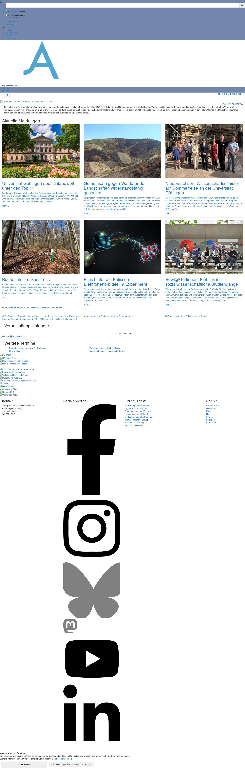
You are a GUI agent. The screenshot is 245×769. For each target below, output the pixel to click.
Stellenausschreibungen (135, 422)
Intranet (209, 416)
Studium (9, 29)
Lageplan (210, 419)
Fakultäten (10, 24)
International (11, 38)
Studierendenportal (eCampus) (138, 416)
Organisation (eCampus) (136, 408)
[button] (5, 88)
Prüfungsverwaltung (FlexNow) (138, 411)
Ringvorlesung (15, 350)
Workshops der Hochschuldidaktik (104, 348)
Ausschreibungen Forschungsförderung (107, 350)
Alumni (9, 35)
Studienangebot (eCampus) (137, 405)
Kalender (17, 336)
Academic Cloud (140, 419)
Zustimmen (24, 764)
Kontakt (209, 411)
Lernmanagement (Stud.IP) (137, 414)
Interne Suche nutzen (16, 15)
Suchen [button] (225, 94)
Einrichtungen (12, 32)
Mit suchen (16, 11)
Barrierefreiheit (213, 405)
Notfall (209, 414)
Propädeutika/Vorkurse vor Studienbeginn (28, 348)
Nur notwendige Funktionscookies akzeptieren (71, 764)
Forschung (10, 27)
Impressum (211, 422)
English (236, 94)
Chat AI (128, 419)
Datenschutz (211, 408)
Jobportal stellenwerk (134, 425)
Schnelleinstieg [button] (232, 104)
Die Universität (12, 21)
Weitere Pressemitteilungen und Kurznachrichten (33, 307)
